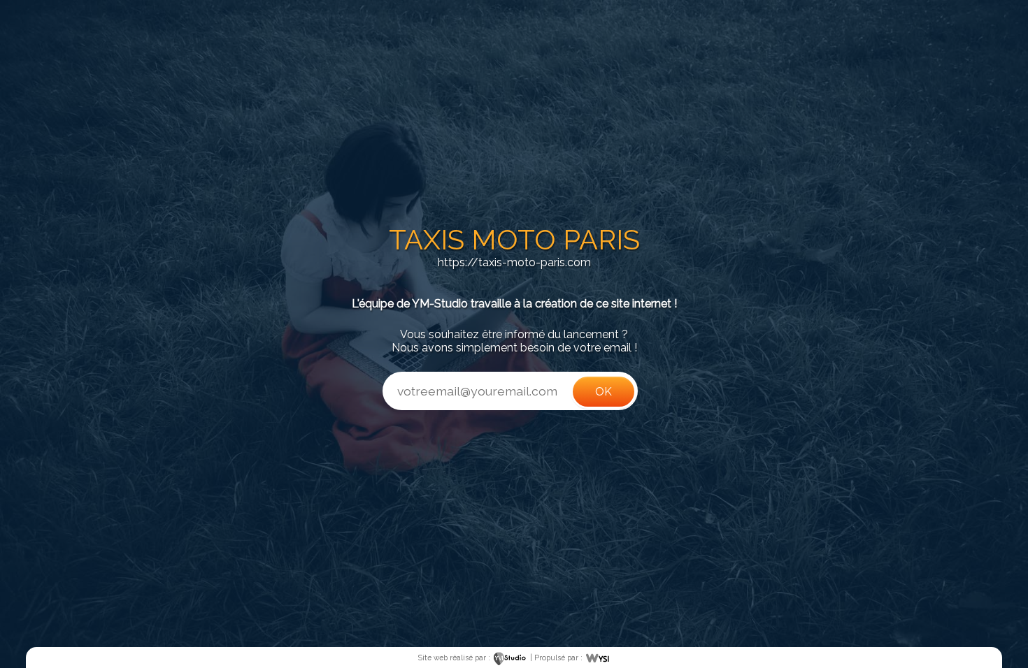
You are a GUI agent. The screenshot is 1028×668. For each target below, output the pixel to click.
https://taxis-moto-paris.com (514, 262)
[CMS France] (598, 657)
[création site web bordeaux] (510, 657)
